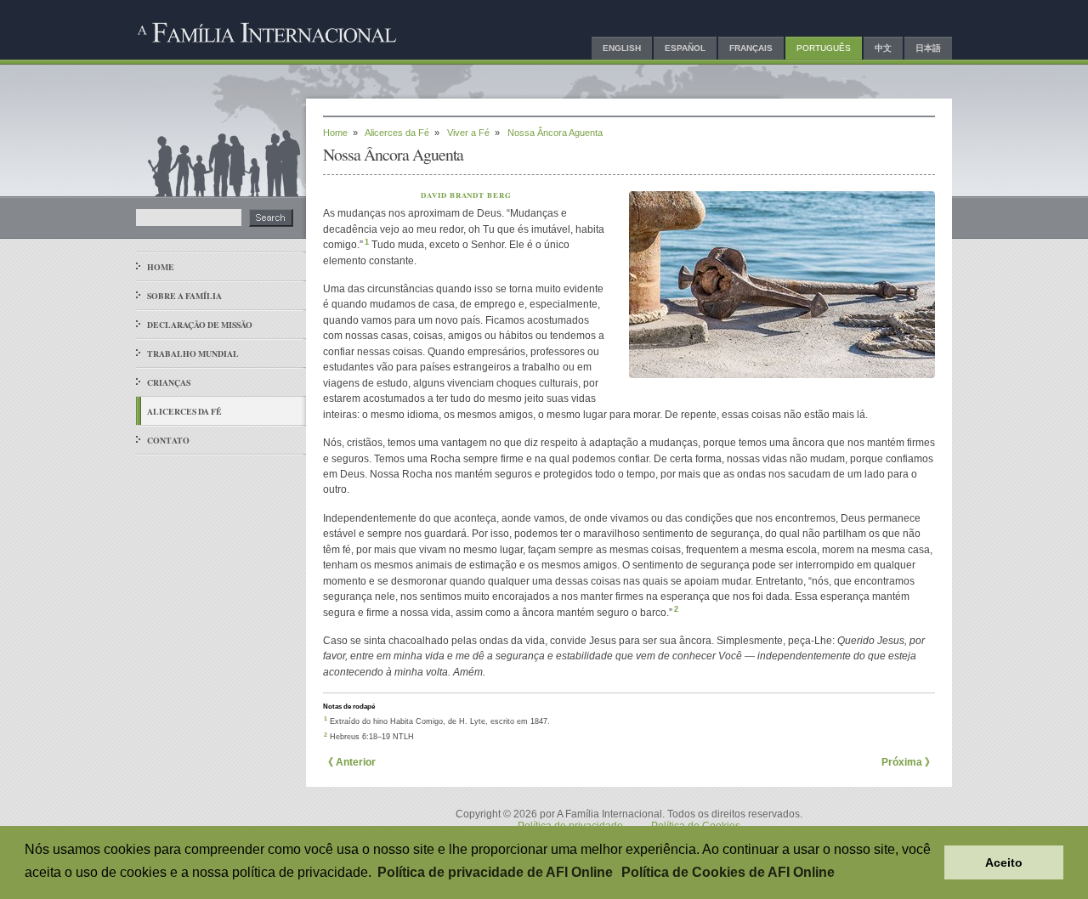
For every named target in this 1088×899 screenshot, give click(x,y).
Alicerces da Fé (184, 411)
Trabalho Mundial (193, 353)
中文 (883, 48)
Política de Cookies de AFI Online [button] (728, 872)
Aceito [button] (1004, 862)
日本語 (928, 48)
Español (685, 48)
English (622, 48)
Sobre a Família (184, 296)
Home (160, 267)
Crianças (168, 382)
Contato (168, 440)
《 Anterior (349, 762)
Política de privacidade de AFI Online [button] (495, 872)
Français (751, 48)
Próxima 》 (908, 762)
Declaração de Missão (199, 325)
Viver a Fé (468, 132)
